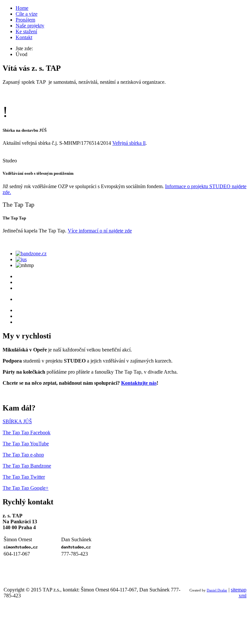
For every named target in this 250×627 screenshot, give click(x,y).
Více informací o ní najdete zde (100, 230)
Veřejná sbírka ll (129, 143)
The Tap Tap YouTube (26, 443)
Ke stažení (26, 31)
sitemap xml (238, 592)
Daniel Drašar (217, 590)
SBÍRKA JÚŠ (17, 421)
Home (22, 8)
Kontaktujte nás (139, 383)
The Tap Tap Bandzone (27, 466)
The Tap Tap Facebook (26, 432)
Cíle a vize (26, 14)
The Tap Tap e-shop (23, 454)
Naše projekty (30, 25)
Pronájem (25, 19)
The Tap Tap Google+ (26, 488)
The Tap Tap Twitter (24, 477)
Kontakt (24, 37)
